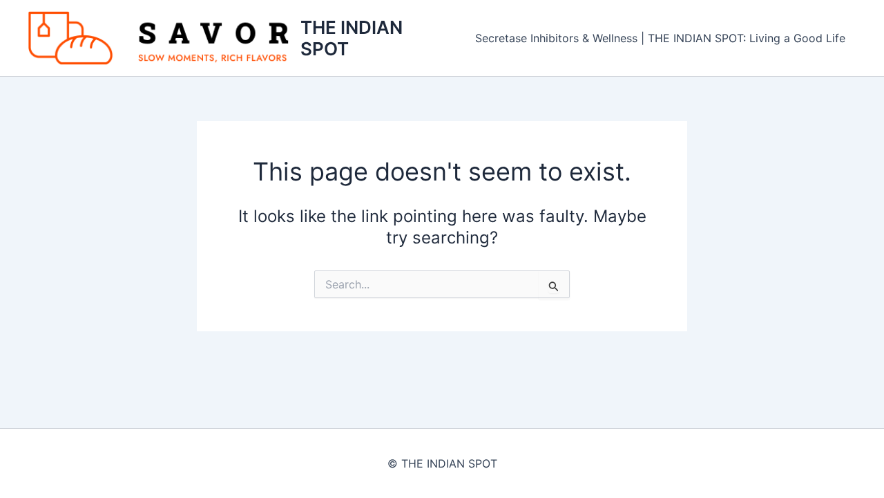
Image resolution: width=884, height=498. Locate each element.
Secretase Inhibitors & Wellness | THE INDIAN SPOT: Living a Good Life (660, 38)
